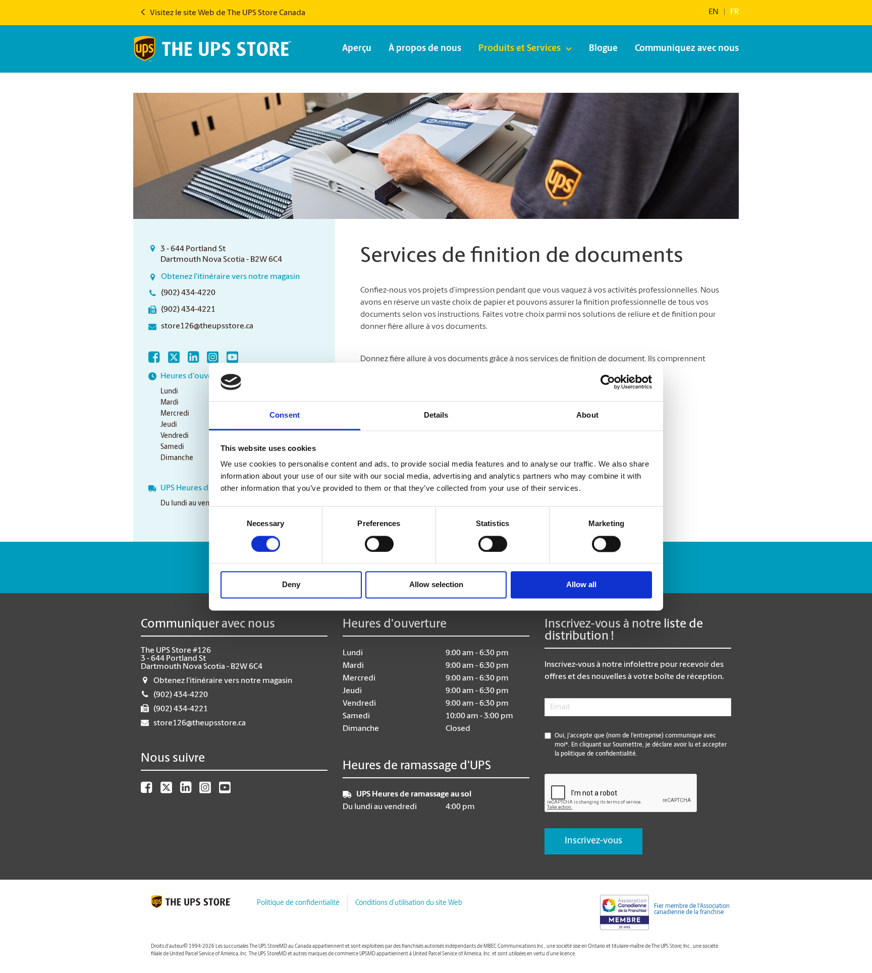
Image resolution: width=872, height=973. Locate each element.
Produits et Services (519, 48)
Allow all (581, 585)
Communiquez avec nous (687, 48)
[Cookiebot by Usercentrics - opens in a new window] (608, 381)
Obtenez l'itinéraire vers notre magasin (230, 277)
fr (734, 12)
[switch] (379, 544)
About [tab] (587, 415)
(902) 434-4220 (188, 293)
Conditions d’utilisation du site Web (408, 903)
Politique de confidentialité (298, 903)
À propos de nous (425, 48)
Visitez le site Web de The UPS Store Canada (226, 13)
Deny (291, 585)
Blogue (603, 48)
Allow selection (436, 585)
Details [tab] (436, 415)
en (713, 12)
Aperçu (356, 48)
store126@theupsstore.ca (207, 326)
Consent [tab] (284, 415)
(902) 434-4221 (188, 310)
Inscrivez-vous (593, 841)
